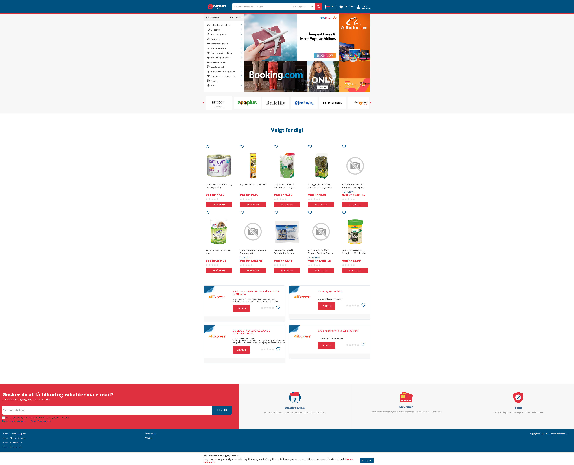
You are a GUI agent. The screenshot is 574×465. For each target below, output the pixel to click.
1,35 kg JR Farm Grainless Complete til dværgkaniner (320, 186)
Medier (213, 80)
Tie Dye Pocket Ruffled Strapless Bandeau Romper (320, 252)
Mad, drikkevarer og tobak (222, 71)
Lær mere (241, 308)
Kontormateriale (218, 48)
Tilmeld (222, 409)
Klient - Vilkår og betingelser (14, 434)
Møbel (213, 85)
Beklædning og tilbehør (221, 25)
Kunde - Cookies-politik (12, 447)
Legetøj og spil (217, 67)
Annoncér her (150, 434)
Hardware (215, 39)
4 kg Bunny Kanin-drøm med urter (218, 252)
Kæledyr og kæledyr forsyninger (218, 57)
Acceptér (367, 460)
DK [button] (332, 7)
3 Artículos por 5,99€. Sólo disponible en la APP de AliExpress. (256, 292)
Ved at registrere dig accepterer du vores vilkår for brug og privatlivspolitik (37, 417)
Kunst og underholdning (221, 53)
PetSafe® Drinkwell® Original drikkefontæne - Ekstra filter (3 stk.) (285, 252)
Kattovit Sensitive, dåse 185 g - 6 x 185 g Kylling (219, 186)
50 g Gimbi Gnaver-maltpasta (253, 184)
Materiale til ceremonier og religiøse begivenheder (221, 76)
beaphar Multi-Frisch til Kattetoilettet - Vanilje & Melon (284, 186)
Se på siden (219, 204)
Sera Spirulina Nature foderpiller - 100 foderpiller (354, 252)
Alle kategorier (236, 17)
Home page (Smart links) (330, 291)
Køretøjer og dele (218, 62)
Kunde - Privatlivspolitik (41, 421)
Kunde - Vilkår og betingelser (14, 421)
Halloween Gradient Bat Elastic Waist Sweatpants (353, 186)
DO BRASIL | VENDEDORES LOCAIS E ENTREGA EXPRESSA (251, 332)
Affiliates (148, 438)
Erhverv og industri (219, 34)
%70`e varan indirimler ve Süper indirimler (338, 330)
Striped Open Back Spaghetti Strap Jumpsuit (253, 252)
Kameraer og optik (219, 43)
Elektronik (215, 29)
